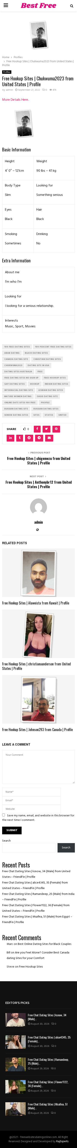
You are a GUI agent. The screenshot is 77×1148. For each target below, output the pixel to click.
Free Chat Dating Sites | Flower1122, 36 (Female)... (48, 1084)
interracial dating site (18, 390)
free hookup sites (55, 378)
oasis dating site (47, 396)
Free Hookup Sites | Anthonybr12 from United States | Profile (39, 484)
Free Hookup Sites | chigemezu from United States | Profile (38, 460)
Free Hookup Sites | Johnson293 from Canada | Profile (37, 729)
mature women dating (17, 396)
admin (9, 90)
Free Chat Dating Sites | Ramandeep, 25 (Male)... (48, 1061)
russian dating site (16, 409)
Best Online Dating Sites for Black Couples (44, 944)
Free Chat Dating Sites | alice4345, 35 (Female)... (49, 1039)
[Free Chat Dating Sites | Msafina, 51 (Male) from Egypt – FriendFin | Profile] (15, 1109)
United (62, 415)
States (49, 415)
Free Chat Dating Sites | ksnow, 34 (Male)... (47, 1017)
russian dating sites (45, 409)
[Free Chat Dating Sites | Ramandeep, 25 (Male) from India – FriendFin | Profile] (15, 1064)
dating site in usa (38, 365)
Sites (36, 415)
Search (6, 840)
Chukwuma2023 (13, 365)
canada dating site (16, 359)
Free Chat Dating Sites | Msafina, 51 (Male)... (48, 1106)
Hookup (34, 384)
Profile (45, 402)
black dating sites (36, 353)
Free (40, 371)
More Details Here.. (15, 100)
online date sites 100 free (20, 402)
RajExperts (62, 1141)
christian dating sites (47, 359)
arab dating (11, 353)
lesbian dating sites (50, 390)
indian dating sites (56, 384)
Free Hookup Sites (31, 966)
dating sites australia (18, 371)
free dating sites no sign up (21, 378)
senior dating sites (16, 415)
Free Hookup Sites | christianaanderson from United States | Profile (36, 666)
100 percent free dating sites (53, 347)
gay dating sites (14, 384)
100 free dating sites (17, 347)
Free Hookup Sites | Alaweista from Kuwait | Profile (35, 603)
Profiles (6, 72)
